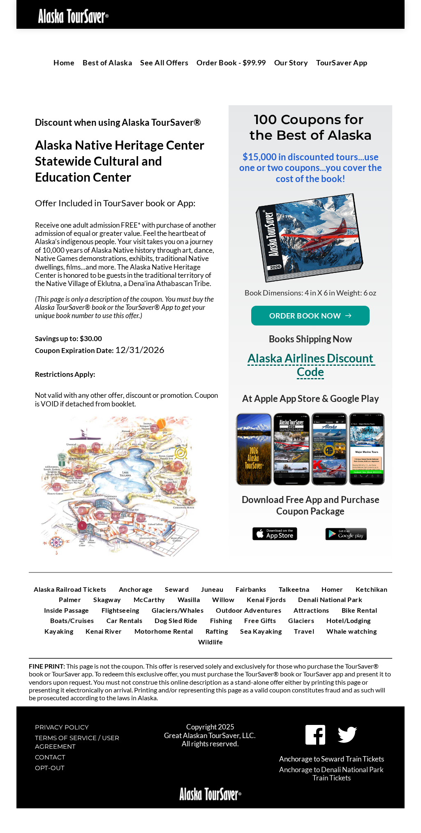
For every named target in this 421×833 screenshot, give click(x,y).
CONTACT (50, 757)
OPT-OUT (50, 768)
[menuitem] (63, 63)
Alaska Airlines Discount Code (311, 365)
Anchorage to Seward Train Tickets (331, 759)
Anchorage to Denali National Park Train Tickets (332, 773)
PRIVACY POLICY (62, 727)
